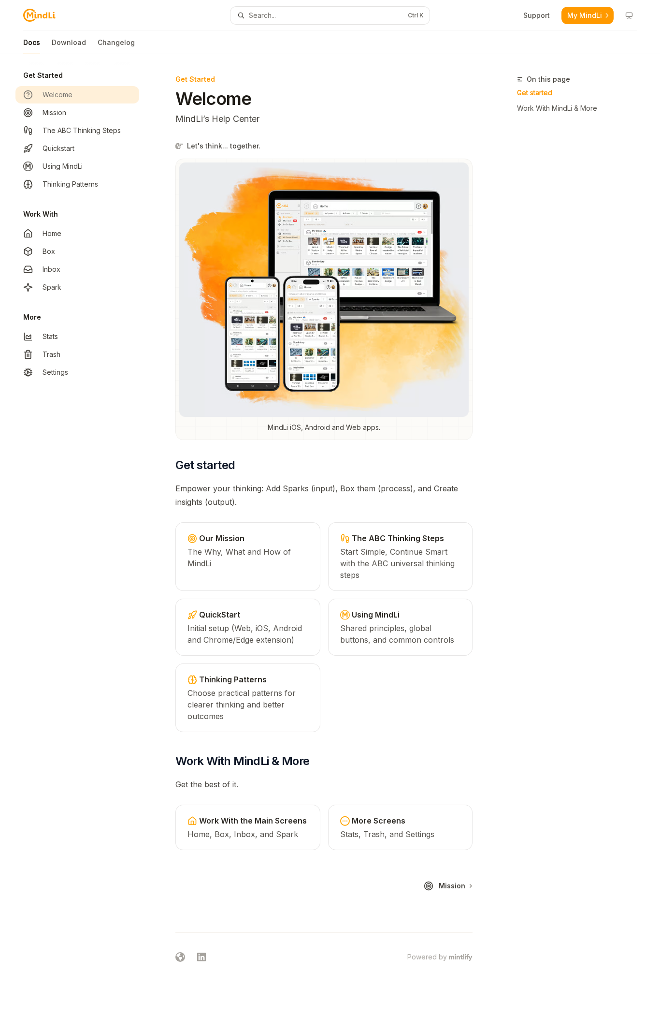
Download (69, 42)
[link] (247, 556)
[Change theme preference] (629, 15)
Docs (31, 42)
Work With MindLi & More (557, 108)
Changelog (116, 42)
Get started (534, 92)
